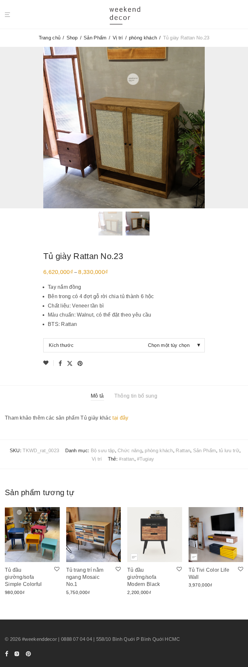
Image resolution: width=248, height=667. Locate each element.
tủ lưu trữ (229, 450)
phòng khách (143, 37)
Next (241, 127)
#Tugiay (145, 459)
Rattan (183, 450)
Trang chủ (50, 37)
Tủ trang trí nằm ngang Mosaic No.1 (85, 577)
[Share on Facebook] (60, 363)
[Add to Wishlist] (48, 363)
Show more (15, 592)
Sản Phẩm (95, 37)
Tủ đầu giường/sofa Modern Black (143, 577)
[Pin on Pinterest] (80, 363)
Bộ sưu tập (103, 450)
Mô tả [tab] (97, 396)
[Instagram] (17, 653)
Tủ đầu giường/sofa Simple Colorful (23, 577)
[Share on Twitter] (70, 363)
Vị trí (118, 37)
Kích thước (61, 345)
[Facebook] (6, 653)
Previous (6, 127)
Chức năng (130, 450)
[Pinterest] (29, 653)
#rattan (126, 459)
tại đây (120, 418)
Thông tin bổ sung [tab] (135, 396)
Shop (72, 37)
